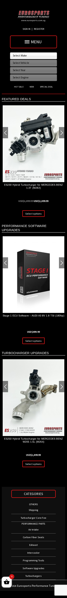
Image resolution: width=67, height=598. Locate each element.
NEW (32, 86)
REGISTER (39, 28)
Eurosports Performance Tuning (37, 585)
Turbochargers (33, 576)
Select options (33, 340)
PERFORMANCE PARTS (33, 523)
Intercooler (33, 552)
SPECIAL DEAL (46, 86)
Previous (5, 132)
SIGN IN (27, 28)
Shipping (33, 510)
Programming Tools (33, 560)
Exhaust (33, 545)
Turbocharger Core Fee (33, 517)
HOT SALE (19, 86)
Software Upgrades (33, 568)
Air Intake (33, 529)
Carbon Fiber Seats (33, 537)
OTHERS (33, 504)
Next (61, 132)
